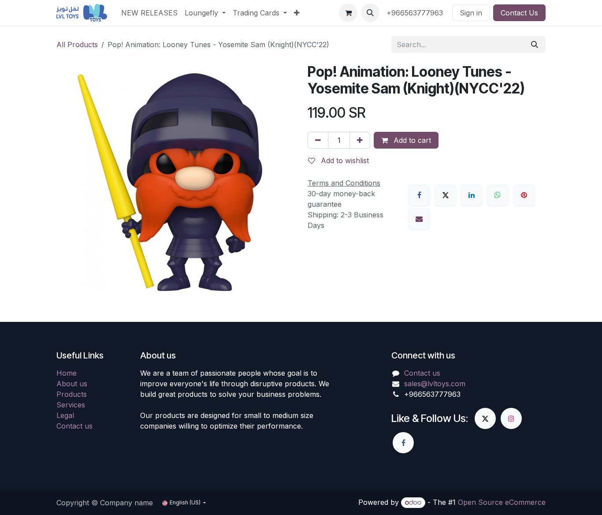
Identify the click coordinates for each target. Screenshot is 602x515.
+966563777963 (415, 12)
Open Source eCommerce (502, 502)
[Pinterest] (524, 194)
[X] (445, 194)
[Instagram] (511, 418)
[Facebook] (419, 194)
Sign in (471, 12)
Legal (65, 415)
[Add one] (359, 140)
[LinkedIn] (471, 194)
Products (71, 394)
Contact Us (519, 12)
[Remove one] (318, 140)
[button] (370, 13)
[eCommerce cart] (348, 13)
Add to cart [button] (411, 140)
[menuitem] (149, 13)
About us (71, 383)
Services (70, 404)
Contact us (74, 426)
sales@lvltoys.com (434, 383)
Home (66, 373)
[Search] (535, 44)
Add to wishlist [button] (344, 160)
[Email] (419, 218)
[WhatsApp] (497, 194)
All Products (77, 44)
